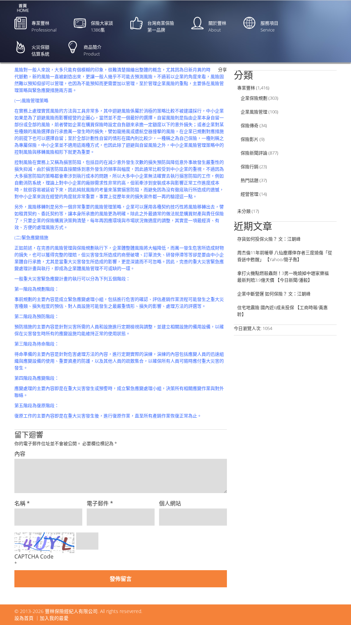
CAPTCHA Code (33, 556)
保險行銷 (249, 166)
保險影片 (249, 139)
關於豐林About (217, 26)
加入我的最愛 (54, 618)
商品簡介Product (92, 50)
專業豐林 (246, 88)
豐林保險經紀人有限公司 (71, 611)
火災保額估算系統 (40, 50)
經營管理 (249, 194)
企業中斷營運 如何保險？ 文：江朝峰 (274, 294)
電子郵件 (100, 503)
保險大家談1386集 (102, 26)
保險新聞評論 (254, 153)
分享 (222, 69)
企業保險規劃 (254, 98)
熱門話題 (249, 180)
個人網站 (170, 503)
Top (335, 609)
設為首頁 (24, 618)
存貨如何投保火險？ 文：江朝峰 (269, 239)
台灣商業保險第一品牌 (160, 26)
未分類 (244, 211)
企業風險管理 (254, 112)
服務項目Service (269, 26)
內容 (19, 453)
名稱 (22, 503)
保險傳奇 (249, 125)
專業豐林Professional (44, 26)
